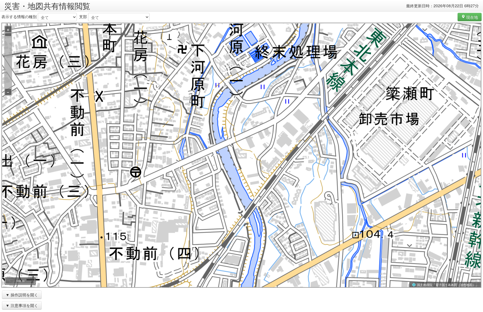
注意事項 (18, 305)
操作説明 (18, 294)
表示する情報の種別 (19, 16)
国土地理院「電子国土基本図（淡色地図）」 (448, 284)
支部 (83, 16)
